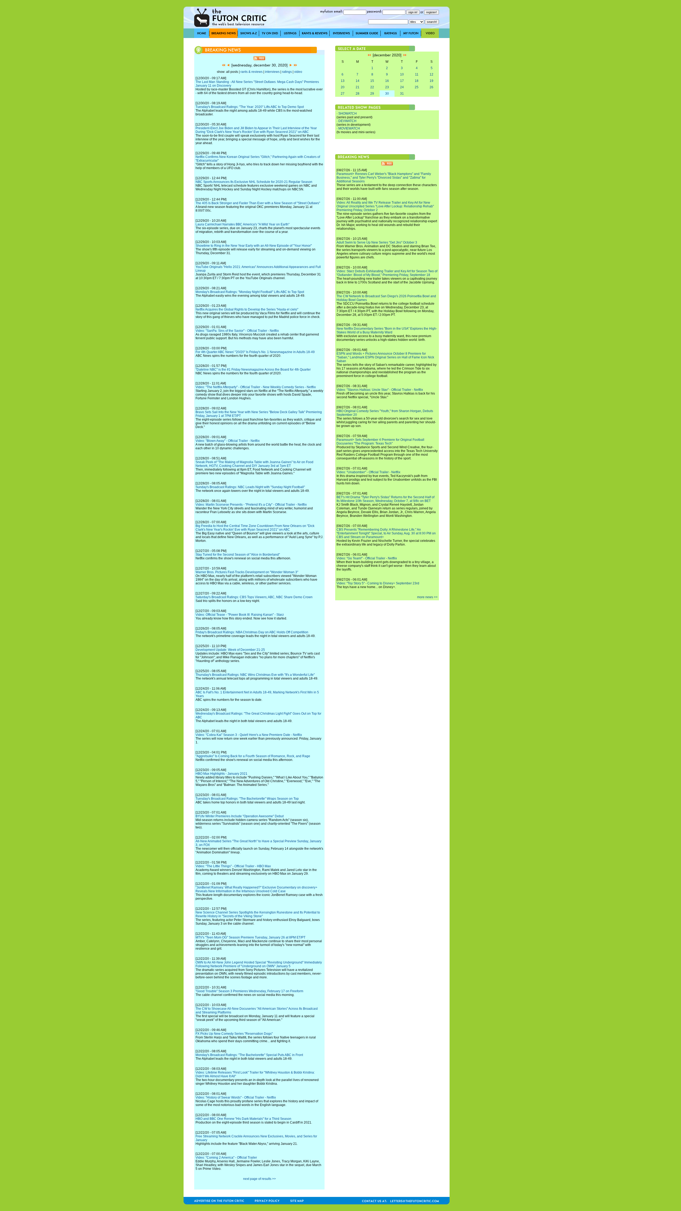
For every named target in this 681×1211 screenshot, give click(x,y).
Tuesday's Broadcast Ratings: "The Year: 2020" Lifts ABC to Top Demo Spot (250, 107)
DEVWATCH (347, 121)
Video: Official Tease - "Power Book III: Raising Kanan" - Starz (240, 615)
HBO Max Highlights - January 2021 (221, 774)
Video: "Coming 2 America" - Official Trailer (226, 1157)
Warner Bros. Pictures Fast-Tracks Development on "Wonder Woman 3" (247, 572)
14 (357, 81)
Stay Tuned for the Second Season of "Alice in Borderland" (238, 554)
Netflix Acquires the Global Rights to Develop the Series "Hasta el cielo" (247, 309)
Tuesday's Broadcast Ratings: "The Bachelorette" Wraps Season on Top (247, 799)
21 (357, 87)
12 (431, 74)
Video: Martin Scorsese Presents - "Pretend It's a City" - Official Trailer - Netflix (251, 504)
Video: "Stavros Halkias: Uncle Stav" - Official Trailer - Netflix (380, 390)
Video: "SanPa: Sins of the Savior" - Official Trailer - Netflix (237, 331)
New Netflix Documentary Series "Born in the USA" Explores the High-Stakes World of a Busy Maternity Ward (387, 330)
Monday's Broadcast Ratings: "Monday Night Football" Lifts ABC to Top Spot (250, 292)
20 (342, 87)
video (298, 72)
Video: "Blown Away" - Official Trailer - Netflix (228, 441)
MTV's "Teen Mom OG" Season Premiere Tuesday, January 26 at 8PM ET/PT (250, 937)
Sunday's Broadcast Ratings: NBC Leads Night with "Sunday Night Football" (250, 487)
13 (342, 81)
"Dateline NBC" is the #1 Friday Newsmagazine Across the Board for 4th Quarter (253, 369)
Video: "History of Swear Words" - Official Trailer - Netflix (236, 1097)
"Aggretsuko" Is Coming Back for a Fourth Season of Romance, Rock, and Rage (253, 756)
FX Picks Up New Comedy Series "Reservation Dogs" (234, 1034)
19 (431, 81)
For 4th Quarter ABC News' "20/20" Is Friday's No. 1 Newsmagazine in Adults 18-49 (255, 352)
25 (416, 87)
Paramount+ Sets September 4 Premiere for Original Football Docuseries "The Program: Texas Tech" (380, 441)
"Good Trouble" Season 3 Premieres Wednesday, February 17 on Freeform (249, 991)
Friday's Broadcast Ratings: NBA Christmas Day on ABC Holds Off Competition (252, 632)
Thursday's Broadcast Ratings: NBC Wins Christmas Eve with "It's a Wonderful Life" (255, 675)
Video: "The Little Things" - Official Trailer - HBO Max (233, 866)
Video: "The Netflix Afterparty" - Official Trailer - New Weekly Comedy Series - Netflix (256, 387)
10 (402, 74)
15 (372, 81)
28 (357, 93)
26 (431, 87)
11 (416, 74)
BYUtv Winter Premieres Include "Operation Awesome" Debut (240, 816)
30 (387, 93)
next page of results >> (259, 1179)
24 (402, 87)
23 (387, 87)
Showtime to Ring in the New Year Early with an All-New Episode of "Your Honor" (254, 246)
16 (387, 81)
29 (372, 93)
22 (372, 87)
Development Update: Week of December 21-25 (230, 650)
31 (402, 93)
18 (416, 81)
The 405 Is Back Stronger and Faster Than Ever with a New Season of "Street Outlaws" (258, 203)
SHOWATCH (347, 113)
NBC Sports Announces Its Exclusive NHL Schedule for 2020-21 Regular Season (254, 182)
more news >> (427, 597)
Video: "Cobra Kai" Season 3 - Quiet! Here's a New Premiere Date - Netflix (249, 735)
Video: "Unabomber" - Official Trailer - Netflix (368, 472)
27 (342, 93)
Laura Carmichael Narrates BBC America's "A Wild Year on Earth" (242, 224)
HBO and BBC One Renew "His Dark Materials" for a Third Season (243, 1119)
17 (402, 81)
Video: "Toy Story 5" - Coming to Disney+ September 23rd (378, 583)
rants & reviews (251, 72)
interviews (272, 72)
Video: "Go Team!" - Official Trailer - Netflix (367, 558)
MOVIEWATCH (349, 128)
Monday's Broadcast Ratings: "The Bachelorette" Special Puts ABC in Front (249, 1055)
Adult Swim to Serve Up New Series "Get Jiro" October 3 (377, 242)
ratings (287, 72)
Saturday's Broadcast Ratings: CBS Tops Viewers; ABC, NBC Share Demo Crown (254, 597)
